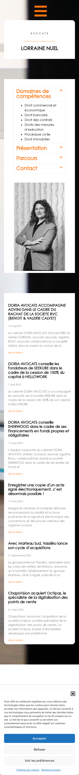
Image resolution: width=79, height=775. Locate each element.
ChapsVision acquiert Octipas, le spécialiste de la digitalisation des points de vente (38, 597)
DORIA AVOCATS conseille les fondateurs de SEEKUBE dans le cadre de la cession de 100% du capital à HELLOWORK (36, 370)
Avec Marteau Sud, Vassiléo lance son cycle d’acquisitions (38, 545)
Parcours (26, 158)
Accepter (39, 738)
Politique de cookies (27, 769)
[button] (73, 694)
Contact (26, 168)
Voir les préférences (39, 760)
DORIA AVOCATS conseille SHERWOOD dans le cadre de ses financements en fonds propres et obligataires (38, 429)
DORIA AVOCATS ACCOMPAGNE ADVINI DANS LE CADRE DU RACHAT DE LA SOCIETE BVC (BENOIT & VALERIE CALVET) (37, 312)
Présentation (31, 148)
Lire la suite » (15, 352)
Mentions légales (51, 769)
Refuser (39, 749)
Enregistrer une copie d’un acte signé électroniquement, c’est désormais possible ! (36, 489)
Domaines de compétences (33, 93)
